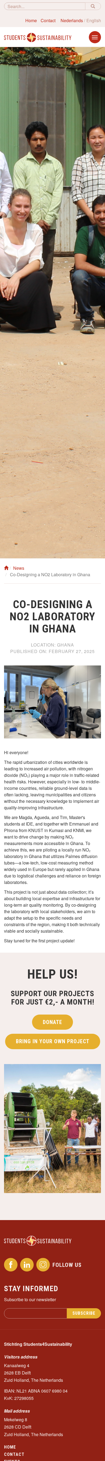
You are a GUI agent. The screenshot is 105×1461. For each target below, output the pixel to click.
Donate (52, 1022)
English (93, 20)
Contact (48, 20)
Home (31, 20)
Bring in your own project (52, 1041)
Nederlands (72, 20)
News (18, 568)
